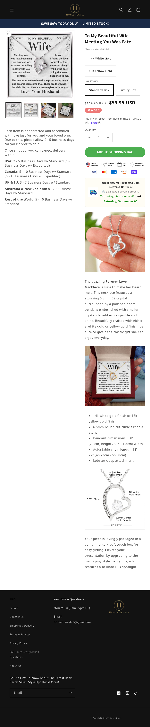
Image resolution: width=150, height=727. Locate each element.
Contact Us (17, 617)
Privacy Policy (18, 643)
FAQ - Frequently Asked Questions (24, 654)
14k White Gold (100, 58)
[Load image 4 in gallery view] (66, 110)
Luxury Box (128, 90)
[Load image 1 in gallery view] (13, 110)
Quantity (90, 129)
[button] (11, 9)
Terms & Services (20, 634)
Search (14, 608)
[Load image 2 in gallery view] (31, 110)
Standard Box (99, 90)
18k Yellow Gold (100, 71)
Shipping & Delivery (22, 625)
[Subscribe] (70, 692)
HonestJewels (116, 718)
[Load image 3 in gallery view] (48, 110)
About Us (15, 666)
